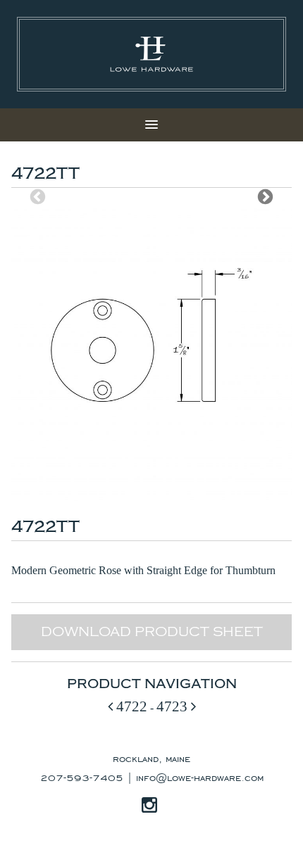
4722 (130, 706)
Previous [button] (38, 196)
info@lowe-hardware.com (200, 776)
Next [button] (265, 196)
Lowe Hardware (151, 54)
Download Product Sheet (152, 632)
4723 (173, 706)
